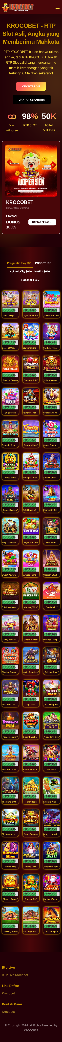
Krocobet (8, 993)
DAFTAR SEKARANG (32, 99)
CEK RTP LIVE (31, 86)
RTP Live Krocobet (15, 975)
